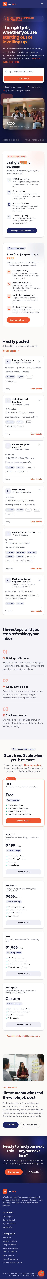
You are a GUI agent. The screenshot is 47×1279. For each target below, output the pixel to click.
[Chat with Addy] (41, 1273)
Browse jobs (8, 1216)
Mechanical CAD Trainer (23, 532)
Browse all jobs (9, 351)
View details (36, 389)
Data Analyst (18, 489)
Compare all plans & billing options (22, 1036)
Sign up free (13, 1172)
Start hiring (11, 1125)
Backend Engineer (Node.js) (21, 445)
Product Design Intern (23, 360)
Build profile (7, 1227)
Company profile (9, 1245)
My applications (9, 1223)
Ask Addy (35, 1172)
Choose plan (22, 821)
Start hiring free (17, 320)
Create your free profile (20, 231)
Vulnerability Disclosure (12, 1262)
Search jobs (23, 78)
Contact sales (22, 1025)
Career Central (9, 1220)
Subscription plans (10, 1248)
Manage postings (10, 1241)
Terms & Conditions (11, 1259)
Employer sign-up (10, 1252)
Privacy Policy (8, 1255)
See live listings (30, 1125)
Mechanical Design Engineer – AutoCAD (22, 580)
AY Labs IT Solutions (30, 1275)
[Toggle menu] (41, 4)
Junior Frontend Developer (20, 400)
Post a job (7, 1238)
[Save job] (39, 361)
